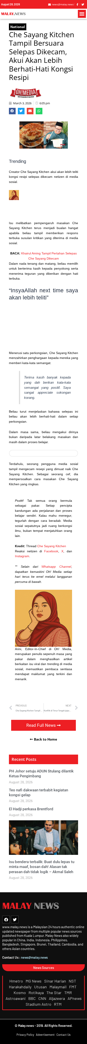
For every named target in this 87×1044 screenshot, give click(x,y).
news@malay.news (34, 957)
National (17, 27)
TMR (68, 992)
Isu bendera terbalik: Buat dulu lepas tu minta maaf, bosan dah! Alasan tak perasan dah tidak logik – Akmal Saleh (41, 867)
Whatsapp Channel (56, 566)
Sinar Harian (55, 980)
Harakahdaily (20, 986)
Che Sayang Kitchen (51, 546)
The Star (54, 992)
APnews (75, 998)
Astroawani (16, 998)
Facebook (51, 551)
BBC (32, 998)
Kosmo (20, 992)
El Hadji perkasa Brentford (31, 809)
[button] (82, 14)
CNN (42, 998)
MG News (34, 980)
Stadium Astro (39, 1004)
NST (73, 980)
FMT (73, 986)
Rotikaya (37, 992)
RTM (58, 1004)
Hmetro (16, 980)
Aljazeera (57, 998)
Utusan (41, 986)
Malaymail (58, 986)
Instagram (22, 556)
